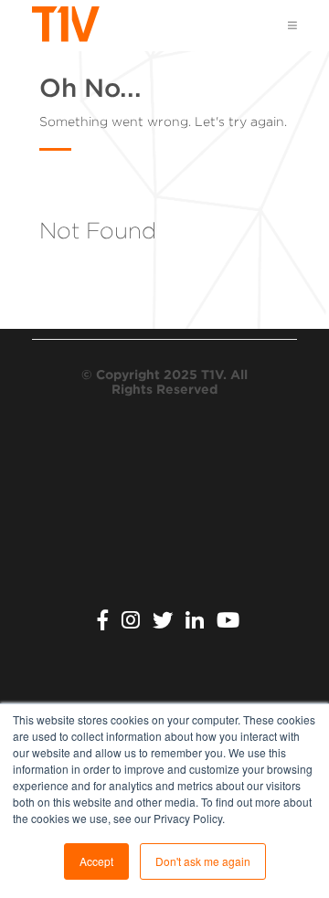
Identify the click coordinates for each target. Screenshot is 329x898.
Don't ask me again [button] (202, 861)
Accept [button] (96, 861)
